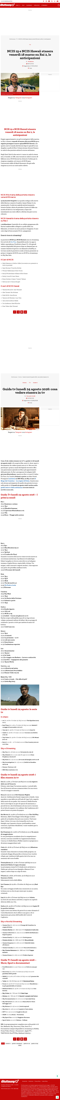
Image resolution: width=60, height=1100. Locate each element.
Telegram (18, 98)
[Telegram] (49, 1)
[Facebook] (43, 1)
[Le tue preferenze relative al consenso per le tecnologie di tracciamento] (57, 1097)
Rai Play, (14, 242)
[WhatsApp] (54, 1)
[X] (51, 1)
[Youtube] (57, 1)
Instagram (28, 98)
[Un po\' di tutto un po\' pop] (7, 5)
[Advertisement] (30, 22)
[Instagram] (46, 1)
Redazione (31, 61)
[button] (59, 5)
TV (17, 39)
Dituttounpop (12, 39)
